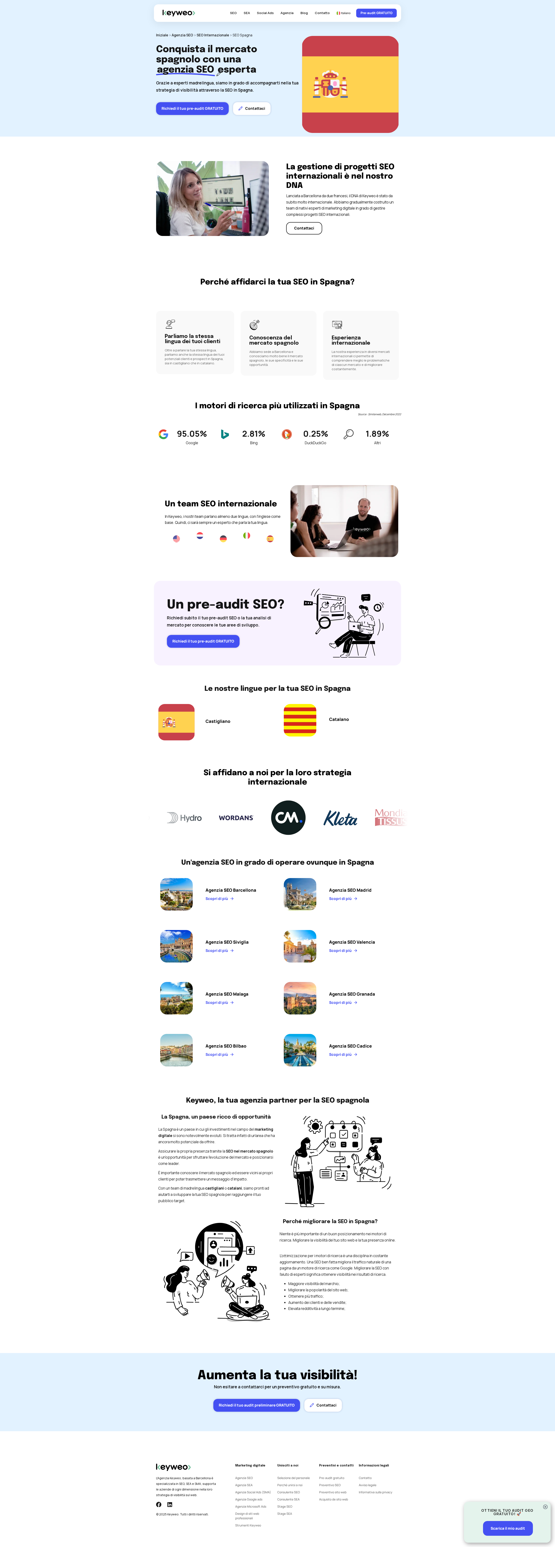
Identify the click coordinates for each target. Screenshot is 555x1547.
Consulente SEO (288, 1492)
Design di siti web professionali (247, 1515)
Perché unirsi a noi (289, 1485)
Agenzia (287, 13)
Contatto (322, 13)
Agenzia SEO (182, 35)
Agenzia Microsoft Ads (250, 1506)
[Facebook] (159, 1504)
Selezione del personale (293, 1478)
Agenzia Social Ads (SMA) (253, 1492)
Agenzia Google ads (248, 1499)
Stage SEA (284, 1513)
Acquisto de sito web (333, 1499)
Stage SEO (284, 1506)
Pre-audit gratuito (331, 1478)
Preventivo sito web (332, 1492)
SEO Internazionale (213, 35)
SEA (247, 13)
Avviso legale (367, 1485)
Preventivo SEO (330, 1485)
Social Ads (265, 13)
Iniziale (162, 35)
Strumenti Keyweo (248, 1525)
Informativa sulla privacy (375, 1492)
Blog (304, 13)
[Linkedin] (169, 1504)
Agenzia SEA (244, 1485)
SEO (233, 13)
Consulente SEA (288, 1499)
